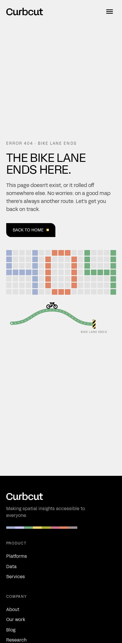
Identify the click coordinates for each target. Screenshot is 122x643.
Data (11, 566)
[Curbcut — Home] (24, 11)
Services (15, 576)
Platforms (16, 556)
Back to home (28, 230)
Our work (15, 619)
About (12, 609)
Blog (10, 630)
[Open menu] (109, 11)
